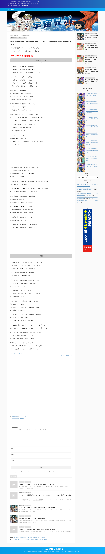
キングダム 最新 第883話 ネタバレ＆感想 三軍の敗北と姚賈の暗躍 (92, 111)
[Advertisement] (22, 156)
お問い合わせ (11, 9)
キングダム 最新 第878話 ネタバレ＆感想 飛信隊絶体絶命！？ (92, 150)
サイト (12, 460)
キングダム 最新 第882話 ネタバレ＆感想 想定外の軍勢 (92, 119)
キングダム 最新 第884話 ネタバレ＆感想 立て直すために (92, 103)
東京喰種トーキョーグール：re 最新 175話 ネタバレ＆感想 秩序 (29, 537)
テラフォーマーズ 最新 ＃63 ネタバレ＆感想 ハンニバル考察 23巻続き (37, 507)
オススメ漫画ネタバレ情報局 (18, 5)
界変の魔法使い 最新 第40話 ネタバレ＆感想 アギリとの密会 (91, 59)
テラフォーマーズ (22, 416)
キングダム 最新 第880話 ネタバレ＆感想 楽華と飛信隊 (92, 134)
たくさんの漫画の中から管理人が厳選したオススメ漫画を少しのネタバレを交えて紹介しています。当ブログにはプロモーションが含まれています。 (52, 551)
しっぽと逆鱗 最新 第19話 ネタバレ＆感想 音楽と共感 (91, 47)
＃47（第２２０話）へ (65, 355)
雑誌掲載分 (22, 418)
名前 (12, 448)
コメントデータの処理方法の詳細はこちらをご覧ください (53, 471)
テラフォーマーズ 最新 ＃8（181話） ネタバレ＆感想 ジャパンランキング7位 (39, 484)
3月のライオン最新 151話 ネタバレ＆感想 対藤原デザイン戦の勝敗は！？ (32, 539)
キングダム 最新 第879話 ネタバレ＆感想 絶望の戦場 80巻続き (92, 142)
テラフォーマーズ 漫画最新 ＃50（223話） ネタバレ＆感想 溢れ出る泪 (37, 529)
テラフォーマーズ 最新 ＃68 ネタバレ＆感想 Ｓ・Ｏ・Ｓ (33, 518)
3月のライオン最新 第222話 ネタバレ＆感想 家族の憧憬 (91, 158)
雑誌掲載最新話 (15, 416)
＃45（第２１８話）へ (16, 353)
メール (12, 454)
